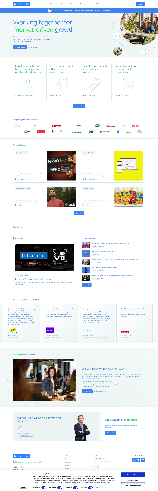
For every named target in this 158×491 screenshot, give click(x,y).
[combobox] (124, 4)
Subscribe (110, 433)
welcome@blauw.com (102, 462)
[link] (140, 4)
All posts (86, 285)
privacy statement (104, 482)
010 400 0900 (100, 459)
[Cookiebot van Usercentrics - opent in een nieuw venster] (22, 488)
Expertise (68, 462)
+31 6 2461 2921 (25, 433)
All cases (79, 213)
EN (125, 4)
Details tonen (99, 487)
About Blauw (32, 47)
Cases (67, 468)
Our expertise (20, 47)
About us (68, 465)
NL (128, 4)
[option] (128, 4)
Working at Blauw (100, 391)
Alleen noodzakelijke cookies (133, 485)
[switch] (59, 487)
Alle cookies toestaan (133, 474)
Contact (140, 4)
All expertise (79, 106)
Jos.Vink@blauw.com (26, 436)
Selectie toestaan (133, 480)
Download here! (105, 10)
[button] (54, 4)
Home (67, 459)
